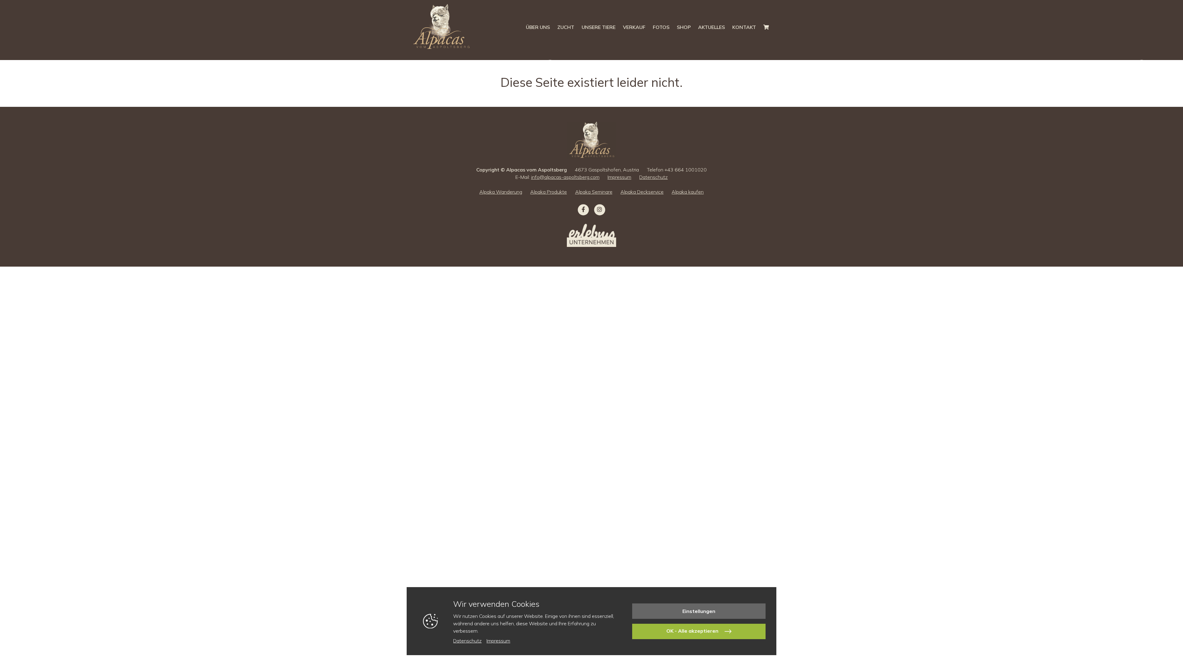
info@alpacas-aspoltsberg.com (565, 177)
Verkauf (634, 27)
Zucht (565, 27)
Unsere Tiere (599, 27)
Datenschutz (653, 177)
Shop (684, 27)
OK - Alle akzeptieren (693, 631)
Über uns (538, 27)
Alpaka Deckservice (642, 192)
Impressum (619, 177)
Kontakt (744, 27)
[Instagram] (600, 210)
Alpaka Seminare (593, 192)
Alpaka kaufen (688, 192)
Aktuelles (711, 27)
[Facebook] (583, 210)
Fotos (661, 27)
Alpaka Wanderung (500, 192)
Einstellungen (698, 611)
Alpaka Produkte (548, 192)
